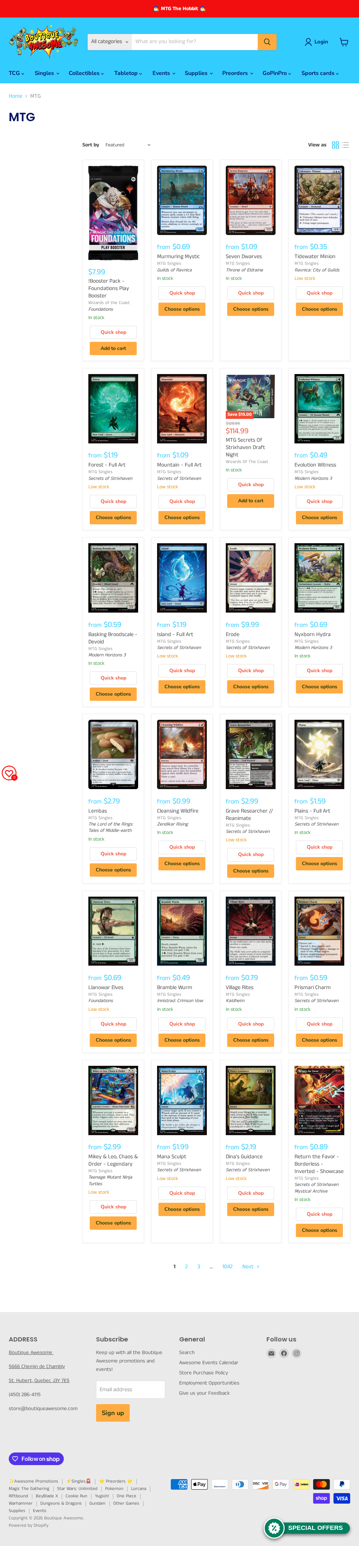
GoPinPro (275, 73)
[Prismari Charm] (319, 931)
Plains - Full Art (312, 811)
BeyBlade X (47, 1496)
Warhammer (21, 1503)
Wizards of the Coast (109, 302)
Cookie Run (76, 1496)
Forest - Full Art (107, 465)
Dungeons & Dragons (61, 1503)
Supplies (197, 73)
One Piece (126, 1496)
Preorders (235, 73)
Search (187, 1352)
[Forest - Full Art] (113, 408)
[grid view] (335, 145)
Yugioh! (102, 1496)
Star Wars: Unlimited (77, 1488)
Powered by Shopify (28, 1525)
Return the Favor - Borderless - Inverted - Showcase (319, 1164)
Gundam (97, 1503)
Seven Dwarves (244, 257)
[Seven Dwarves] (251, 200)
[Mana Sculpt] (182, 1100)
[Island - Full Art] (182, 578)
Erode (232, 634)
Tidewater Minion (315, 257)
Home (15, 96)
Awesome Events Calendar (208, 1362)
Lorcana (138, 1488)
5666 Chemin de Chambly (37, 1366)
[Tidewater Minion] (319, 200)
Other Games (126, 1503)
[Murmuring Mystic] (182, 200)
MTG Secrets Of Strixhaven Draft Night (245, 447)
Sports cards (319, 73)
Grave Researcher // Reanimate (249, 814)
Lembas (97, 811)
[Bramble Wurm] (182, 931)
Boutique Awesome (31, 1352)
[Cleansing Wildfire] (182, 754)
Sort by (90, 145)
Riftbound (18, 1496)
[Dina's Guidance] (251, 1100)
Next (248, 1267)
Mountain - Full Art (179, 465)
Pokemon (114, 1488)
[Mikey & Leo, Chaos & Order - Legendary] (113, 1100)
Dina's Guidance (244, 1157)
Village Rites (239, 987)
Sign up (113, 1413)
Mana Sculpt (171, 1157)
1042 (227, 1267)
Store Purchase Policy (203, 1372)
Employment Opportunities (209, 1383)
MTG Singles (169, 263)
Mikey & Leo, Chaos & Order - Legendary (113, 1160)
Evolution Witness (315, 465)
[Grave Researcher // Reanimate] (251, 754)
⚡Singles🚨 (78, 1481)
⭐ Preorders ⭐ (116, 1481)
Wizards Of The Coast (247, 461)
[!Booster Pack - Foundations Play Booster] (113, 213)
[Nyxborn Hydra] (319, 578)
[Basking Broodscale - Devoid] (113, 578)
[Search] (267, 42)
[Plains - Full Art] (319, 754)
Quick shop (113, 332)
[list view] (345, 145)
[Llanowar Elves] (113, 931)
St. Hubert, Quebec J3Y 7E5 (39, 1380)
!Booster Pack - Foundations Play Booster (108, 288)
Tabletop (126, 73)
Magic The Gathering (29, 1488)
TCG (15, 73)
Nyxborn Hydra (312, 634)
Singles (45, 73)
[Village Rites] (251, 931)
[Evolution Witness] (319, 408)
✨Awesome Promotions (33, 1481)
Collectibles (85, 73)
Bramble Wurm (174, 987)
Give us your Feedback (204, 1393)
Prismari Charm (312, 987)
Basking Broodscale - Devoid (112, 638)
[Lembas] (113, 754)
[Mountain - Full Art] (182, 408)
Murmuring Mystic (178, 257)
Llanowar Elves (105, 987)
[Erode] (251, 578)
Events (162, 73)
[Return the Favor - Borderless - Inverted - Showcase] (319, 1100)
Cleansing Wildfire (177, 811)
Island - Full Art (175, 634)
